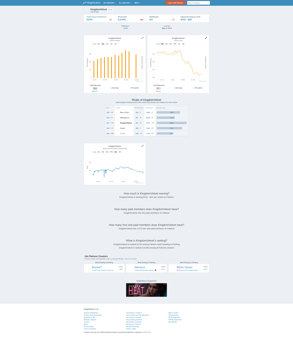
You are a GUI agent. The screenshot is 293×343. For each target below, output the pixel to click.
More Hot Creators (131, 259)
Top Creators (108, 3)
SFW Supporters (174, 317)
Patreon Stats (131, 329)
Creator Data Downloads (93, 315)
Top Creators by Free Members (137, 315)
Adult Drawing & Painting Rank (96, 17)
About (86, 324)
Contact (86, 322)
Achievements (173, 315)
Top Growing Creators (134, 319)
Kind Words (172, 322)
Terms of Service (90, 329)
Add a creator (173, 313)
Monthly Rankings (132, 326)
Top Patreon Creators (134, 313)
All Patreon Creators (133, 324)
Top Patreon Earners (133, 317)
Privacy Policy (89, 326)
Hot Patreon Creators (134, 322)
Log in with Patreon (175, 3)
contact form (146, 332)
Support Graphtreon (91, 313)
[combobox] (198, 3)
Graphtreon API (89, 317)
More (136, 3)
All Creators (124, 3)
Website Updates (90, 319)
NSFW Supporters (175, 319)
